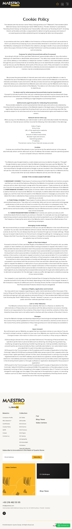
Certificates (6, 423)
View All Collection (24, 448)
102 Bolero (22, 445)
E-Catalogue (45, 474)
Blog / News (40, 419)
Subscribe (37, 457)
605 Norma (22, 427)
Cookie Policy (7, 427)
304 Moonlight (23, 442)
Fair (37, 416)
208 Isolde (22, 420)
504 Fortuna (23, 430)
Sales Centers (41, 423)
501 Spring (22, 436)
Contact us (6, 436)
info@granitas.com (8, 505)
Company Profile (8, 417)
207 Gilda (22, 417)
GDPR (4, 430)
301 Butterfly (23, 439)
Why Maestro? (7, 420)
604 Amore (22, 423)
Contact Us (64, 525)
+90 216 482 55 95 (11, 502)
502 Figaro (22, 433)
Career (5, 433)
